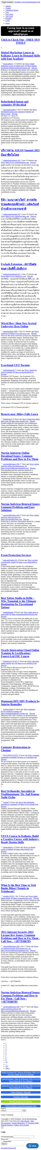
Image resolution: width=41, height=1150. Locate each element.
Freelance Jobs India (20, 1097)
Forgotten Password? (8, 1148)
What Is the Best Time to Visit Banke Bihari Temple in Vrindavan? (18, 888)
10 (6, 1062)
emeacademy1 (8, 64)
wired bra (4, 333)
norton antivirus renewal (9, 1009)
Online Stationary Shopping (21, 1092)
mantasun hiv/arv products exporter (18, 710)
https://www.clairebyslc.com (16, 276)
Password (4, 1139)
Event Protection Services (16, 555)
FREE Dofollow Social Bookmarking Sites (20, 1106)
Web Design (24, 1121)
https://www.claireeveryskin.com (17, 216)
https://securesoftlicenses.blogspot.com (15, 468)
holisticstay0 (7, 419)
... (6, 1064)
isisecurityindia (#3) (10, 560)
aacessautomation (9, 110)
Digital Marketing (18, 1123)
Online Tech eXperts (21, 1125)
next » (7, 1068)
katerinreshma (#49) (10, 331)
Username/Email (7, 1137)
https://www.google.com (29, 804)
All (25, 66)
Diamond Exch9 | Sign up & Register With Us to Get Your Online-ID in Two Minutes (21, 1087)
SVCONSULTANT (10, 755)
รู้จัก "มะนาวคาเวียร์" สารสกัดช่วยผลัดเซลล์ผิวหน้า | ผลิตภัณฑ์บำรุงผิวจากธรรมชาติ (20, 204)
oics (13, 663)
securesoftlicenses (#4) (11, 464)
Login (7, 21)
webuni (6, 802)
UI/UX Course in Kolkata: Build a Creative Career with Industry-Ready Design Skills (20, 839)
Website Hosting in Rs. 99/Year (20, 1101)
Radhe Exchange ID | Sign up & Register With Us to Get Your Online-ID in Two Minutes (21, 1073)
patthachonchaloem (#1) (11, 160)
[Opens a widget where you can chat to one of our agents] (32, 1146)
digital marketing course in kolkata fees (17, 65)
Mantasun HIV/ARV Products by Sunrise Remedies (20, 703)
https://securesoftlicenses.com (11, 519)
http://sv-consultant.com (28, 757)
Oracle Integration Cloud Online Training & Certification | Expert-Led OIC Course (20, 653)
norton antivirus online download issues (20, 465)
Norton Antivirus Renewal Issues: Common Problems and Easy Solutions (20, 507)
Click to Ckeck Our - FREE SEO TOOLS (20, 41)
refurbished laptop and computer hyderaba (16, 112)
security (35, 560)
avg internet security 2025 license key (14, 948)
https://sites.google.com (20, 421)
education (35, 661)
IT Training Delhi (32, 1123)
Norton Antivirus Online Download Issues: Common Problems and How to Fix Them (19, 456)
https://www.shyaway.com (20, 333)
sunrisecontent (8, 709)
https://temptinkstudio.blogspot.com (24, 614)
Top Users (9, 16)
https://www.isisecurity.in (28, 562)
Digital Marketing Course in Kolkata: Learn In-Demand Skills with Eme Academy (20, 55)
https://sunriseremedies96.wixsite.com (14, 713)
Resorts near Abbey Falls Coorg (19, 414)
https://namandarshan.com (22, 898)
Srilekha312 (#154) (10, 661)
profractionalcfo (9, 370)
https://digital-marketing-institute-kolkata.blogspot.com (19, 67)
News (7, 23)
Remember (7, 1141)
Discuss (34, 68)
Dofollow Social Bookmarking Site (27, 2)
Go (24, 1110)
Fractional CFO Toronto (15, 365)
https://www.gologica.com (27, 663)
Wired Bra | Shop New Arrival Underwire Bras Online (18, 325)
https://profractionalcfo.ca (24, 372)
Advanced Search (11, 10)
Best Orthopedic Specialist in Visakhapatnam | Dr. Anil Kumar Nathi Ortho (20, 794)
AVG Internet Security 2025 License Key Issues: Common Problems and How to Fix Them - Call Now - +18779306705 (20, 937)
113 (6, 1066)
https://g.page (5, 114)
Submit (8, 6)
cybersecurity (5, 562)
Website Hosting (7, 1125)
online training (6, 663)
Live (7, 12)
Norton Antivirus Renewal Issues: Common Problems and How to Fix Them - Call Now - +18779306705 (20, 997)
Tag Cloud (9, 14)
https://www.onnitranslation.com (17, 162)
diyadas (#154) (8, 896)
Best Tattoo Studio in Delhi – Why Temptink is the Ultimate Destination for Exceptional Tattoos (18, 603)
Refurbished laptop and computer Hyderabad (14, 103)
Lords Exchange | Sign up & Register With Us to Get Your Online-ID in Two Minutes (21, 1080)
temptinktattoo (8, 612)
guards (13, 562)
